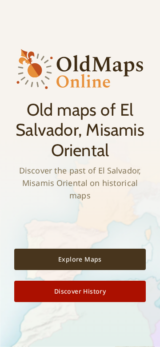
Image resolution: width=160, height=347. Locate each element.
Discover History (80, 291)
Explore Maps (80, 259)
